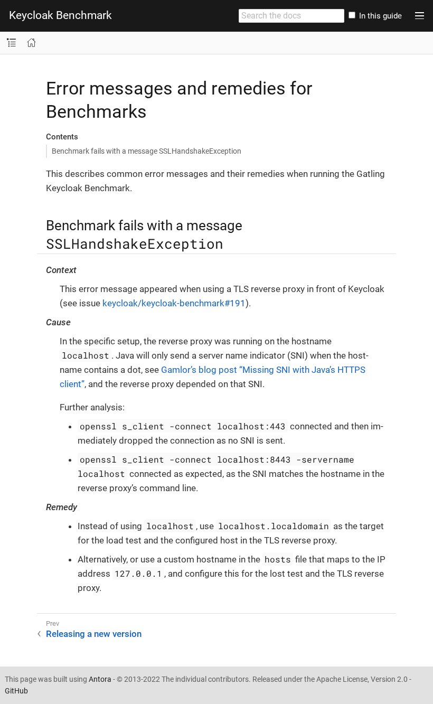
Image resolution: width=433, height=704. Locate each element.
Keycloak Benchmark (60, 15)
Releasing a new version (94, 633)
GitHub (16, 691)
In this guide (379, 16)
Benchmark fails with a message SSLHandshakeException (146, 151)
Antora (100, 679)
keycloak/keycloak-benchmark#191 (174, 303)
